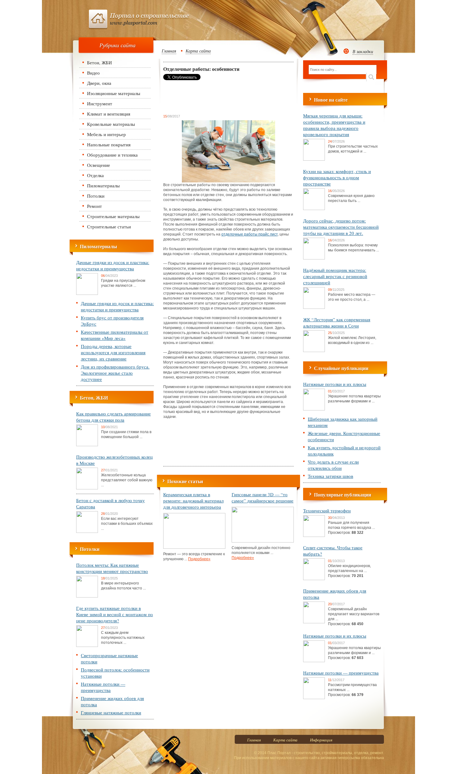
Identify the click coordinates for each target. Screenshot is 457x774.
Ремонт (94, 206)
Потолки (95, 196)
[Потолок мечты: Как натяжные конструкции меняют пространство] (87, 596)
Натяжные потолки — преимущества (103, 687)
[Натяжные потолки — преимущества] (314, 698)
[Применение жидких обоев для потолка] (314, 622)
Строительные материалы (113, 216)
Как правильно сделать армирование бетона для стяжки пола (113, 416)
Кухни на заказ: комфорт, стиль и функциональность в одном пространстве (337, 177)
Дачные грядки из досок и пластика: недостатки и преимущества (112, 265)
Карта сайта (198, 51)
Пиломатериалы (103, 185)
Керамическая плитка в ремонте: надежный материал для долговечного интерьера (193, 500)
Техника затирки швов (330, 476)
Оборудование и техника (112, 155)
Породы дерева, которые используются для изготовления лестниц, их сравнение (113, 352)
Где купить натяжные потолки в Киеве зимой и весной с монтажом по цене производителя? (114, 614)
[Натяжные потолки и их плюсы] (314, 409)
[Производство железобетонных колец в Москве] (87, 488)
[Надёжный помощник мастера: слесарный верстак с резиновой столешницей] (314, 307)
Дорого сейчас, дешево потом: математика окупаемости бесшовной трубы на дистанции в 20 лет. (341, 227)
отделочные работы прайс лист (249, 234)
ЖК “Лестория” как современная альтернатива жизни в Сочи (336, 322)
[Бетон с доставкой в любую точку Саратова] (87, 531)
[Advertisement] (213, 96)
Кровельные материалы (111, 124)
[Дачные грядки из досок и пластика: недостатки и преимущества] (87, 293)
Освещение (98, 165)
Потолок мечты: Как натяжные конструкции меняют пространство (112, 568)
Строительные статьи (109, 226)
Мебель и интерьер (106, 134)
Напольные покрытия (109, 144)
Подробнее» (199, 559)
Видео (93, 73)
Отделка (95, 175)
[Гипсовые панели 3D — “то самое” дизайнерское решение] (263, 541)
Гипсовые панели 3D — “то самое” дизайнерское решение (262, 497)
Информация (321, 740)
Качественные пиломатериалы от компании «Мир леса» (114, 335)
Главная (169, 51)
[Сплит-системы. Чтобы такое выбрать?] (314, 579)
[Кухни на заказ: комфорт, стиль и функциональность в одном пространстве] (314, 209)
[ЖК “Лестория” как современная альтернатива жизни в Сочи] (314, 351)
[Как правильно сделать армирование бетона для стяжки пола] (87, 445)
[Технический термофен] (314, 536)
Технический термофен (327, 510)
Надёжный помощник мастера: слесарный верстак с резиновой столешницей (335, 276)
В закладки (363, 51)
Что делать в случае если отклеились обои (333, 465)
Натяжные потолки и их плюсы (334, 384)
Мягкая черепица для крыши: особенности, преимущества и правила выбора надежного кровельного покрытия (334, 124)
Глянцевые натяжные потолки (111, 712)
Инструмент (99, 103)
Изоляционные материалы (113, 93)
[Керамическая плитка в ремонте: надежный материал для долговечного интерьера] (194, 547)
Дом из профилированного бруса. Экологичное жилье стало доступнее (115, 373)
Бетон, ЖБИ (99, 62)
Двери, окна (99, 83)
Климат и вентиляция (108, 114)
